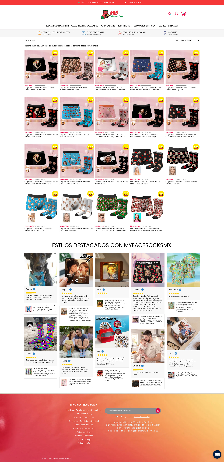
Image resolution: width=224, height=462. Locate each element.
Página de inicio (32, 46)
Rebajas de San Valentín (57, 26)
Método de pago (84, 439)
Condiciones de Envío (84, 424)
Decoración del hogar (145, 26)
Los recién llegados (168, 26)
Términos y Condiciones (83, 417)
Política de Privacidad (84, 435)
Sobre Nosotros (83, 432)
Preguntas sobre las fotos (84, 428)
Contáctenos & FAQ (83, 413)
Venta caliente (108, 26)
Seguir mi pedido (134, 2)
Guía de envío (84, 443)
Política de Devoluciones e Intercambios (83, 410)
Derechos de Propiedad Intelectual (84, 421)
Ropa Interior (124, 26)
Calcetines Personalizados (84, 26)
